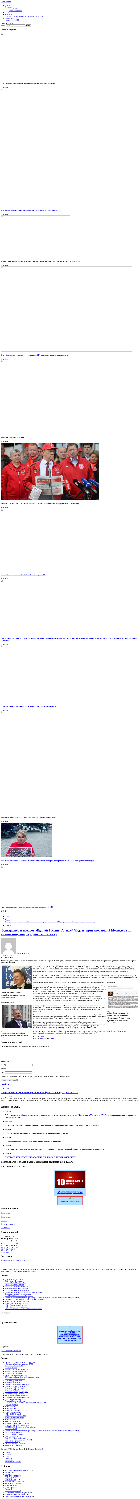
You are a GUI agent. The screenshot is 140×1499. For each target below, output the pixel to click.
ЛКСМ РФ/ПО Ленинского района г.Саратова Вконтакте (25, 1299)
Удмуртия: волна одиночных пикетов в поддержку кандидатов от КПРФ (28, 907)
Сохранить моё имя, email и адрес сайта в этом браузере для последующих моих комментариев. (36, 1076)
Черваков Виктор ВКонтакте (15, 1443)
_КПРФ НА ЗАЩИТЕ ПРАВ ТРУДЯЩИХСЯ (21, 1362)
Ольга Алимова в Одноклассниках (17, 1286)
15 (12, 1245)
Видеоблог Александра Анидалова (17, 1384)
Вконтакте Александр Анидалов (16, 1392)
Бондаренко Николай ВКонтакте (16, 1375)
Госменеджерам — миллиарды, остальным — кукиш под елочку (34, 1141)
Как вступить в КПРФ (13, 20)
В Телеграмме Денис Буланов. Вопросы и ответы (22, 1377)
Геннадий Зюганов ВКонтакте (15, 1401)
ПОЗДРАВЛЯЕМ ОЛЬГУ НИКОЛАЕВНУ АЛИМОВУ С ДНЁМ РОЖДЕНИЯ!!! (40, 1157)
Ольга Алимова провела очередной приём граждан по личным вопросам (28, 83)
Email (3, 1069)
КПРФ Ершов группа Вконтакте (16, 1305)
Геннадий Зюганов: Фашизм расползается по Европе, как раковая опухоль (28, 706)
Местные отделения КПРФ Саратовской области (26, 16)
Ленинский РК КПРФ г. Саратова (17, 1425)
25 (2, 1250)
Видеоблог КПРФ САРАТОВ (15, 1386)
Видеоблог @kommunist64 (14, 1381)
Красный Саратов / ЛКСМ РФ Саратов (18, 1423)
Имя (3, 1065)
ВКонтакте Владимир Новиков (16, 1395)
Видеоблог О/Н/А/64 (12, 1390)
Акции (7, 1472)
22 (12, 1248)
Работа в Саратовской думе (14, 1494)
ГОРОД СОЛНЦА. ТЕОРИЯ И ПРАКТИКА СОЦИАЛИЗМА (26, 1403)
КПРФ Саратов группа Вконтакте (17, 1303)
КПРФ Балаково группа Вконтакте (17, 1307)
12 (4, 1245)
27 (7, 1250)
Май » (8, 1252)
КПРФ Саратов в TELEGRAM (15, 1416)
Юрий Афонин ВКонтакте (14, 1445)
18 (2, 1248)
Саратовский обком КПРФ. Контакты (18, 1496)
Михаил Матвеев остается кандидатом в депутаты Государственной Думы (28, 817)
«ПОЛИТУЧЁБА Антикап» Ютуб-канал (19, 1296)
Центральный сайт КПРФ (14, 1279)
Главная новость (10, 1480)
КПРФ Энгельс (10, 1419)
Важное (7, 1474)
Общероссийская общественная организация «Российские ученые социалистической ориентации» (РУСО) (42, 1298)
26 (4, 1250)
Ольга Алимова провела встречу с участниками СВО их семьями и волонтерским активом (34, 355)
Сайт (2, 1072)
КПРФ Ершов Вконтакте (13, 1412)
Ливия (54, 1038)
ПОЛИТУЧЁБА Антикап (14, 1434)
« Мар (3, 1252)
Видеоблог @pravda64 (12, 1382)
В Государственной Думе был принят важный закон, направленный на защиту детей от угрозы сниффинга (53, 1125)
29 (12, 1250)
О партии (8, 7)
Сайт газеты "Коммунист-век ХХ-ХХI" (18, 1440)
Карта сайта (9, 18)
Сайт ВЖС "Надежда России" (15, 1438)
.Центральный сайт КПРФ (14, 1366)
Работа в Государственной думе (16, 1493)
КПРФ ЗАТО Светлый (13, 1414)
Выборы (8, 1478)
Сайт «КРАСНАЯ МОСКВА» (15, 1283)
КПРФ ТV (8, 1485)
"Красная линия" (11, 1368)
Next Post (5, 1084)
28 (9, 1250)
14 (9, 1245)
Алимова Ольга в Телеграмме (15, 1371)
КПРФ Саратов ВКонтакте (14, 1418)
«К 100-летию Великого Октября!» (17, 1470)
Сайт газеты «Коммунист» (14, 1281)
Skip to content (6, 2)
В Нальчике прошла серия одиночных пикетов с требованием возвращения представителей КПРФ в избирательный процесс (47, 861)
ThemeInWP (39, 1449)
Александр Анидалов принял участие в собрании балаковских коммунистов (29, 210)
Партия (7, 1489)
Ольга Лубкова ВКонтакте (14, 1432)
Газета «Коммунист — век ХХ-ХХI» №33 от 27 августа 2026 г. (23, 575)
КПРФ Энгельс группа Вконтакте (17, 1301)
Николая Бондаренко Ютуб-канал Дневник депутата (23, 1292)
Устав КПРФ (13, 9)
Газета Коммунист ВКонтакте (15, 1399)
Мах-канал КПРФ (11, 1429)
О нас (7, 12)
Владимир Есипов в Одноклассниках (18, 1294)
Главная (7, 5)
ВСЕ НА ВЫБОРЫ (12, 1476)
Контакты (8, 14)
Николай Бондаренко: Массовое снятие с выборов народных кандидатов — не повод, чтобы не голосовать (40, 261)
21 (9, 1248)
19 (4, 1248)
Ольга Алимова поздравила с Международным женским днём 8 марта (36, 1133)
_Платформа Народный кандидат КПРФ (19, 1364)
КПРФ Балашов (10, 1408)
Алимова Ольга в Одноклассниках (17, 1369)
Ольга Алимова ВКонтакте (14, 1285)
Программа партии (15, 11)
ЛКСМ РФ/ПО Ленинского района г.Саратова (21, 1427)
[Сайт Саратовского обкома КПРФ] (13, 1260)
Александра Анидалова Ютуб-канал (17, 1290)
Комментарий (5, 1061)
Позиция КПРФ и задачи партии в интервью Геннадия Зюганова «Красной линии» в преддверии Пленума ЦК (54, 1149)
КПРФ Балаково (10, 1406)
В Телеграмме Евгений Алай (15, 1379)
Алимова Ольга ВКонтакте (14, 1373)
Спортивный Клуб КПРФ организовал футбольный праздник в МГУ (39, 1092)
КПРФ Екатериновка (12, 1410)
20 (7, 1248)
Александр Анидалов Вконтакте (16, 1288)
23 (14, 1248)
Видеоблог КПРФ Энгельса (14, 1388)
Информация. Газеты (12, 1481)
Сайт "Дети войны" (12, 1436)
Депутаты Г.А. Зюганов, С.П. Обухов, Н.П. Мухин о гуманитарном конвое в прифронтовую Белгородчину (40, 503)
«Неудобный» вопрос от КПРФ (12, 437)
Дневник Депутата (11, 1405)
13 (7, 1245)
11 (2, 1245)
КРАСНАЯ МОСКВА (12, 1421)
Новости (8, 925)
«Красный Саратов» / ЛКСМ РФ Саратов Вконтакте (23, 1309)
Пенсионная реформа (12, 1491)
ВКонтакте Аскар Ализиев (14, 1394)
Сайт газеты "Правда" (12, 1442)
